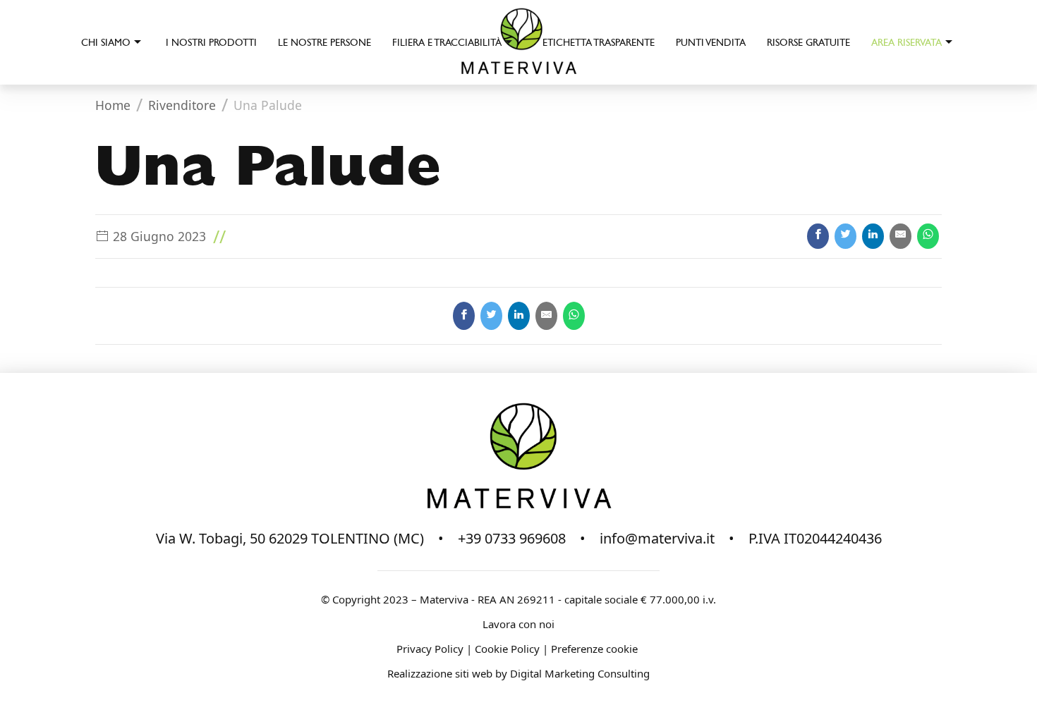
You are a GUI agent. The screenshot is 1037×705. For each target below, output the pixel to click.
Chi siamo (106, 43)
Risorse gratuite (808, 43)
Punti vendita (711, 43)
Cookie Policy (507, 649)
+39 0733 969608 (512, 538)
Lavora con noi (518, 624)
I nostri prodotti (211, 43)
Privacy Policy (429, 649)
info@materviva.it (657, 538)
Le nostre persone (324, 43)
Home (113, 105)
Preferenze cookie (596, 649)
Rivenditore (182, 105)
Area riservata (906, 43)
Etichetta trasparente (598, 43)
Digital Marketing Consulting (580, 673)
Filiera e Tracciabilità (447, 43)
